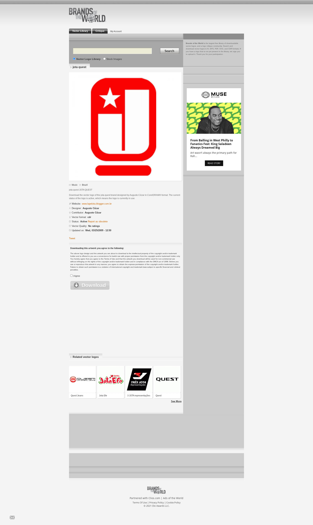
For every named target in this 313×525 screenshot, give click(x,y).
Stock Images (114, 59)
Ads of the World (173, 498)
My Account (116, 31)
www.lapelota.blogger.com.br (97, 203)
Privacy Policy (156, 502)
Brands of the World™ (87, 15)
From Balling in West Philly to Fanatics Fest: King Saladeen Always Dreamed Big (211, 144)
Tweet (72, 238)
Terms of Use (140, 502)
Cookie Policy (173, 502)
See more (176, 401)
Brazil (85, 185)
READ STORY (214, 163)
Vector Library (80, 31)
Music (75, 185)
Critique (99, 31)
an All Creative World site (99, 22)
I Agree (76, 276)
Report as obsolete (98, 221)
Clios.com (154, 498)
